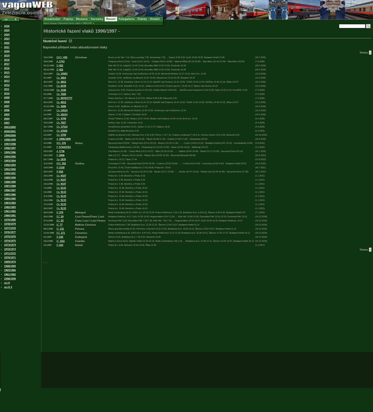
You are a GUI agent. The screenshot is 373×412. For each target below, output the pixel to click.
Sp (61, 159)
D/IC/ (62, 57)
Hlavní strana (49, 23)
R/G (61, 143)
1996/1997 (87, 23)
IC (60, 224)
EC (60, 216)
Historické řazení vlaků (69, 23)
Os (62, 73)
